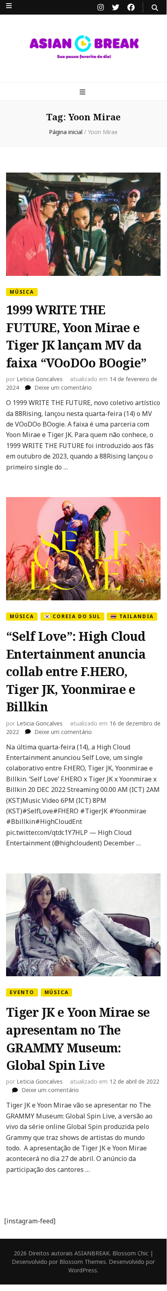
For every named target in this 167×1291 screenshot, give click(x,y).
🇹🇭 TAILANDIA (132, 616)
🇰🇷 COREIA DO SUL (72, 616)
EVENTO (22, 992)
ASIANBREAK (92, 1253)
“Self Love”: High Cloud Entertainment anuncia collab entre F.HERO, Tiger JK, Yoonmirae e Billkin (76, 671)
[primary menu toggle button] (83, 92)
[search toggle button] (155, 7)
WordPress (82, 1270)
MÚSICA (22, 291)
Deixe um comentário (63, 387)
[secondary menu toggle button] (9, 5)
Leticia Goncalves (40, 379)
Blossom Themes (82, 1261)
